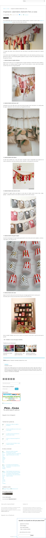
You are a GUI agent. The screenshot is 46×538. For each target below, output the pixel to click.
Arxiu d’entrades (5, 499)
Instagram (4, 379)
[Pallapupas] (6, 488)
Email (6, 379)
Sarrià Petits (7, 14)
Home (4, 8)
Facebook (9, 379)
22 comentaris (13, 474)
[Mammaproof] (14, 488)
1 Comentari (26, 14)
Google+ (11, 379)
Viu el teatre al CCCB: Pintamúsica (12, 464)
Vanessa (6, 364)
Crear (8, 8)
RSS (14, 379)
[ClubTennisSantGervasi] (7, 403)
